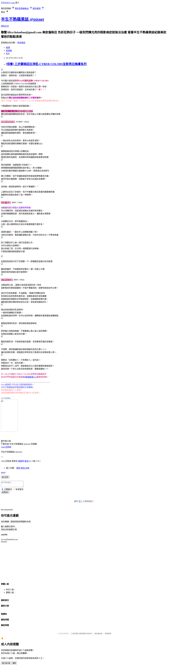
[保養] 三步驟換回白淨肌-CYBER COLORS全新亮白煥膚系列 (46, 64)
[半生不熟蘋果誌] (9, 431)
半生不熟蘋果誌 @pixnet (22, 19)
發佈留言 (5, 492)
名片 (8, 53)
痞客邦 (21, 461)
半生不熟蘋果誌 (6, 398)
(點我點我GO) (31, 377)
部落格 (9, 51)
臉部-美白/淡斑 (22, 468)
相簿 (8, 48)
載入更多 (5, 477)
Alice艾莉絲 (6, 447)
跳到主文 (5, 26)
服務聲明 (108, 633)
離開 (14, 663)
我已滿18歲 (6, 663)
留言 (26, 461)
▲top (3, 472)
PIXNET (66, 633)
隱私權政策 (98, 633)
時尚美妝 (21, 43)
